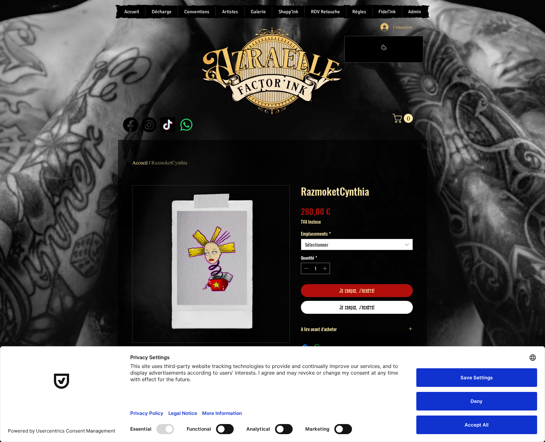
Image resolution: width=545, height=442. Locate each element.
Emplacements (316, 233)
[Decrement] (305, 268)
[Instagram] (149, 124)
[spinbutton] (315, 268)
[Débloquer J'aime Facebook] (384, 49)
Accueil (140, 162)
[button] (404, 118)
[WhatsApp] (186, 124)
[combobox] (357, 244)
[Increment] (325, 268)
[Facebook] (130, 124)
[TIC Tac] (167, 124)
